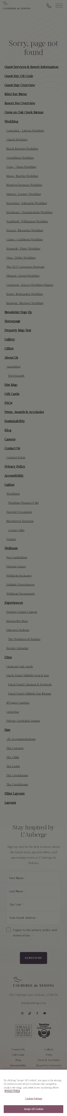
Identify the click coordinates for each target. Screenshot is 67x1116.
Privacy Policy (12, 1091)
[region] (33, 1093)
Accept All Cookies (33, 1109)
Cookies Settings (33, 1098)
